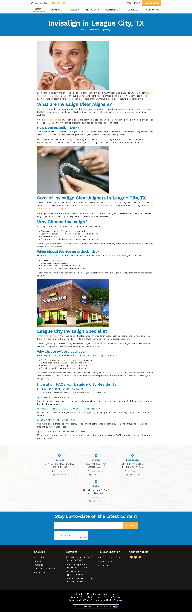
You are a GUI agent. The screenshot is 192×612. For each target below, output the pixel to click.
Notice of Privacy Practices (108, 597)
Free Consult (151, 3)
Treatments (111, 9)
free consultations (116, 372)
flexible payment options (98, 205)
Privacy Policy (87, 597)
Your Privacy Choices (103, 606)
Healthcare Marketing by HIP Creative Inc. (96, 594)
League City (132, 459)
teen (94, 343)
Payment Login (132, 2)
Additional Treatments (45, 568)
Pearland (59, 459)
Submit (130, 525)
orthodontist (112, 255)
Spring (96, 486)
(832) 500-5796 (61, 471)
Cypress (96, 459)
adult (104, 343)
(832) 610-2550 (41, 3)
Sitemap (75, 597)
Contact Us (152, 9)
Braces (73, 9)
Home (82, 30)
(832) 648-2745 (97, 471)
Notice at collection (82, 606)
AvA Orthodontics (48, 336)
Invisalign (91, 9)
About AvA (55, 9)
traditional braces (52, 119)
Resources (132, 9)
